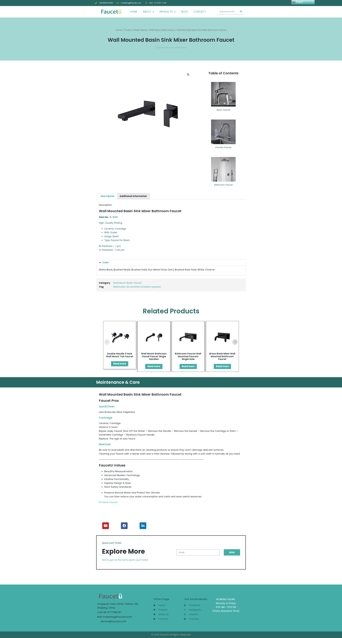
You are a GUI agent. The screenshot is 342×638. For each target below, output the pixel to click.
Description (107, 196)
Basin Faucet (140, 30)
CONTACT (199, 12)
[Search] (241, 11)
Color (105, 262)
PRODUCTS (166, 12)
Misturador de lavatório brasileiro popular (137, 286)
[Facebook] (124, 525)
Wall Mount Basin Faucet (162, 30)
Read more (119, 363)
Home (119, 30)
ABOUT (147, 12)
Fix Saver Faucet (108, 502)
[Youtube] (105, 525)
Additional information (133, 196)
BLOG (184, 12)
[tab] (107, 196)
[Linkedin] (143, 525)
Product (128, 30)
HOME (133, 12)
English (299, 2)
